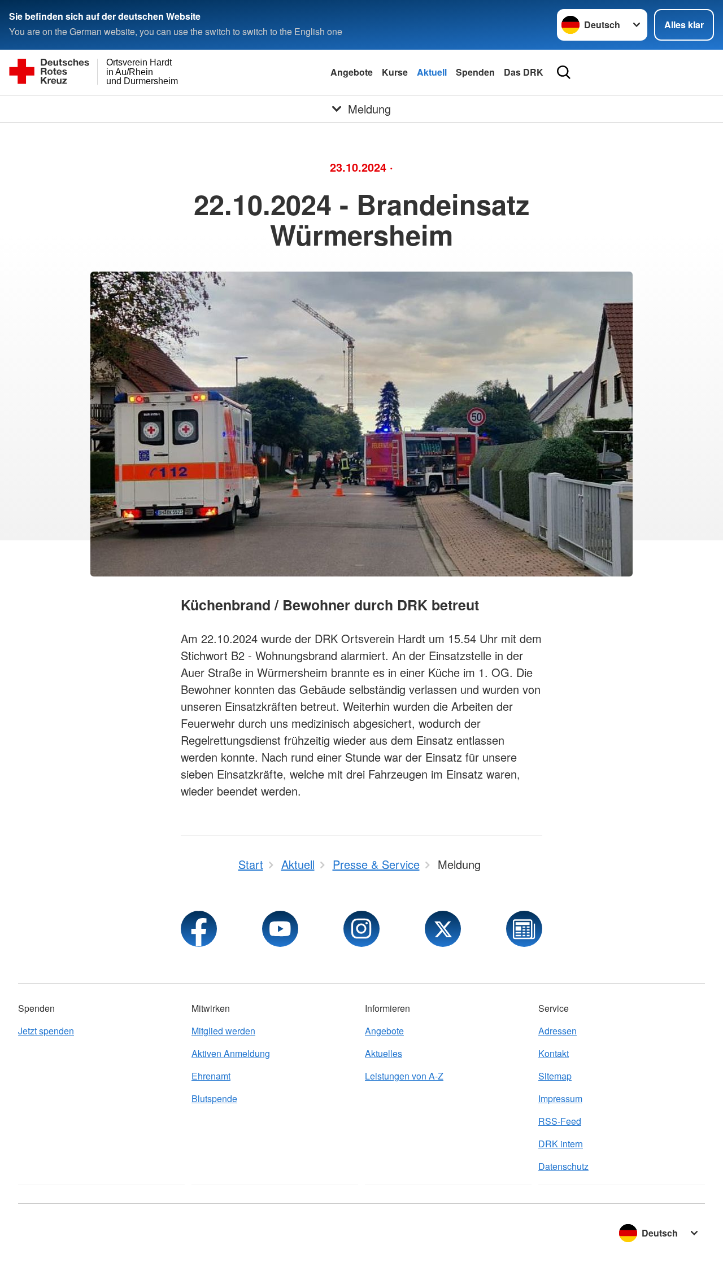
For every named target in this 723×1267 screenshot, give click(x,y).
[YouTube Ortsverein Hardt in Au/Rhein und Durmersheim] (280, 929)
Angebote (351, 71)
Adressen (557, 1030)
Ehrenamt (210, 1075)
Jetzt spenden (46, 1030)
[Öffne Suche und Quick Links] (564, 72)
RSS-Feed (559, 1121)
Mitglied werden (223, 1030)
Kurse (395, 71)
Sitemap (555, 1075)
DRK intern (560, 1143)
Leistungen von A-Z (404, 1075)
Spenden (475, 71)
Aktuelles (383, 1053)
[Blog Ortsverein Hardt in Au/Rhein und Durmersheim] (524, 929)
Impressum (560, 1098)
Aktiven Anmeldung (230, 1053)
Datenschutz (563, 1166)
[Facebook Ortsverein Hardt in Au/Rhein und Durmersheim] (199, 929)
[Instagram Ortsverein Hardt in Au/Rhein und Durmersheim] (361, 929)
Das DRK (523, 71)
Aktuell (432, 71)
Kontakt (553, 1053)
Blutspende (214, 1098)
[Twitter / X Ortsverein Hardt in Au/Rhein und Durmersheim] (443, 929)
